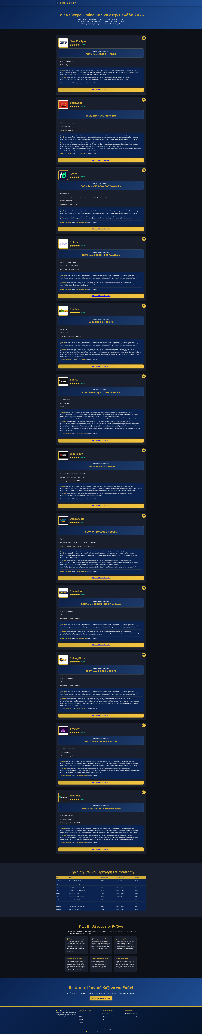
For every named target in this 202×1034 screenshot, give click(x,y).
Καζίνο (80, 1013)
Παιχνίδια (81, 1019)
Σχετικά (81, 1022)
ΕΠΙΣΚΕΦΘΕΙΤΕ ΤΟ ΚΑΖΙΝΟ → (101, 89)
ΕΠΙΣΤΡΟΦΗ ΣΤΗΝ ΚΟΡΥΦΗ (101, 998)
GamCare (104, 1016)
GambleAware (105, 1013)
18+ (103, 1019)
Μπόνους (81, 1016)
